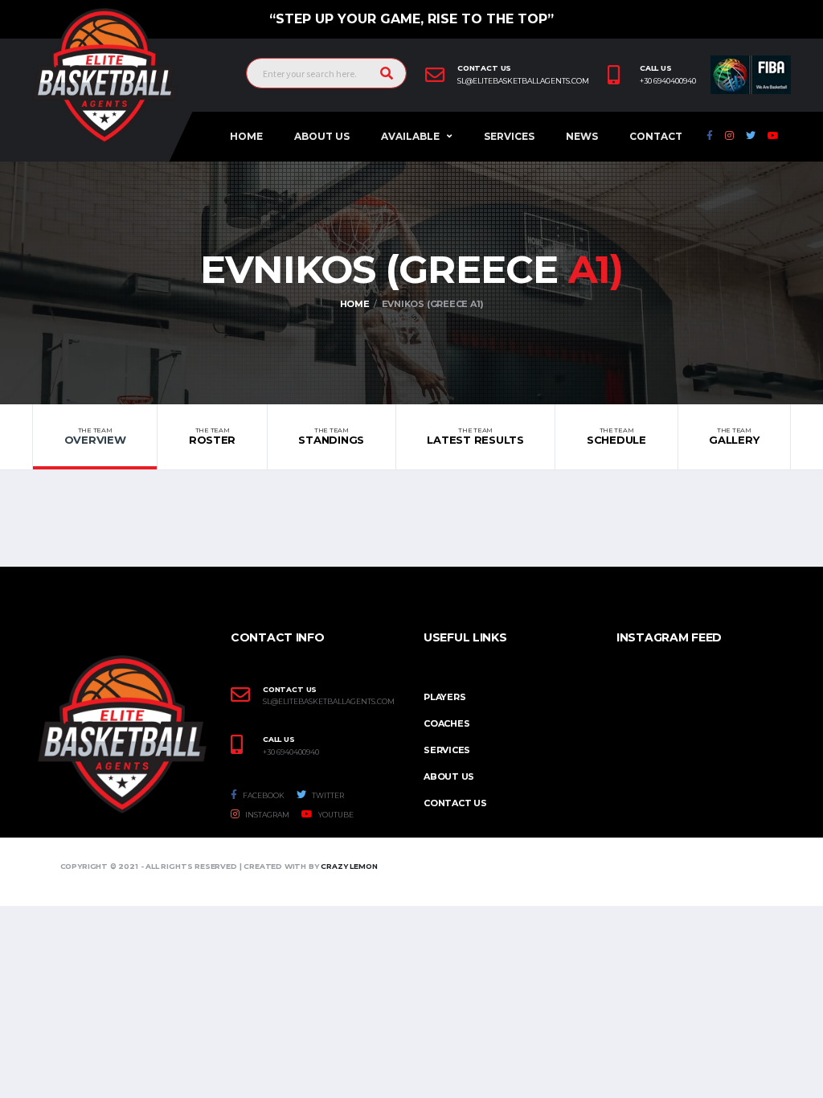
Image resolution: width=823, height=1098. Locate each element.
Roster (212, 436)
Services (509, 136)
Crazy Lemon (349, 866)
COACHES (446, 723)
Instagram (266, 814)
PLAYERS (444, 697)
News (582, 136)
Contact (655, 136)
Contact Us (455, 803)
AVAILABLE (410, 136)
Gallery (734, 436)
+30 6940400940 (668, 81)
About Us (322, 136)
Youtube (335, 814)
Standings (331, 436)
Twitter (327, 795)
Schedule (616, 436)
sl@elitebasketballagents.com (523, 81)
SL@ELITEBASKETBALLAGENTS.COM (329, 702)
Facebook (263, 795)
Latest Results (475, 436)
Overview (95, 436)
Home (246, 136)
